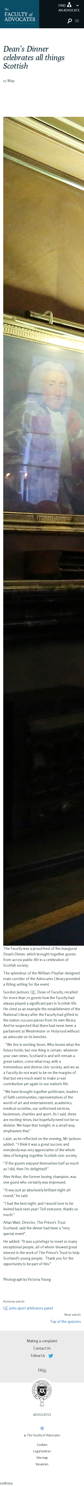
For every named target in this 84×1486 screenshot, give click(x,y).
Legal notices (42, 1451)
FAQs (42, 1370)
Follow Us (38, 1355)
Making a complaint (42, 1341)
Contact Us (42, 1348)
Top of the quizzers (65, 1321)
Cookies (42, 1445)
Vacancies (42, 1464)
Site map (42, 1458)
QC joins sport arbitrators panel (28, 1308)
